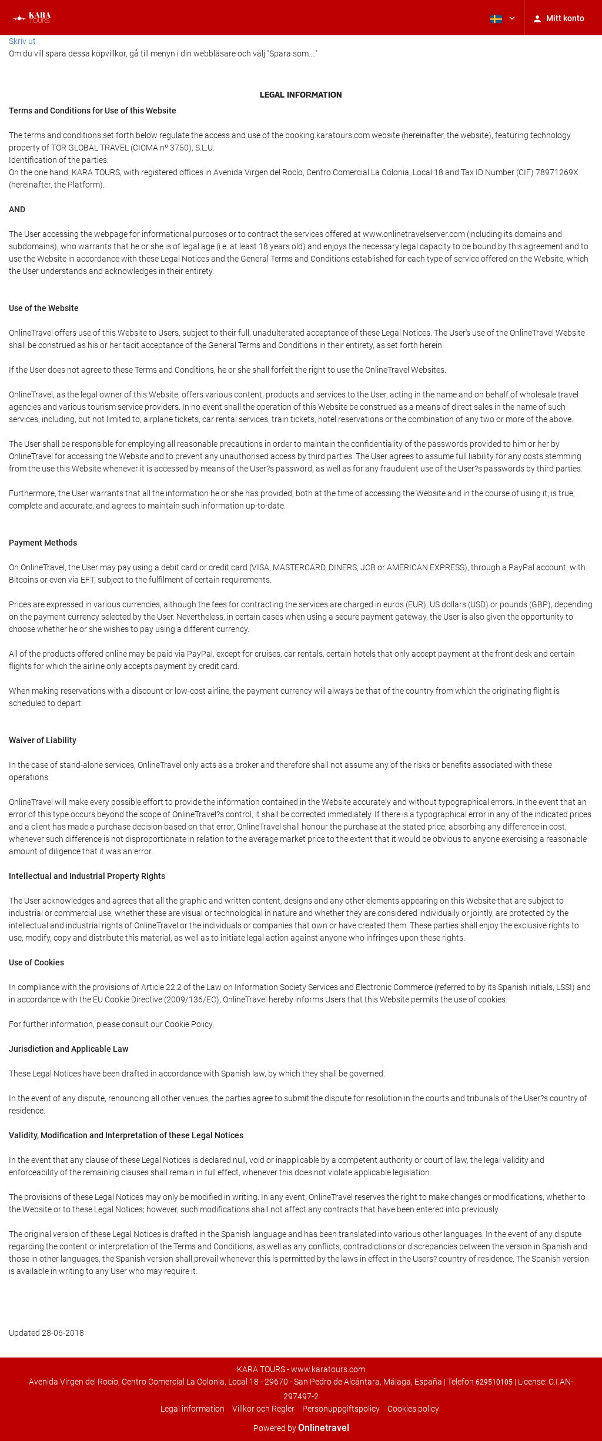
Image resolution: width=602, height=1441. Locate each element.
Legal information (192, 1408)
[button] (501, 17)
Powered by (301, 1428)
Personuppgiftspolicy (341, 1408)
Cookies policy (413, 1408)
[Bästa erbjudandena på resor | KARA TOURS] (31, 17)
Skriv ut (22, 41)
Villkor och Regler (263, 1408)
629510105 (494, 1382)
